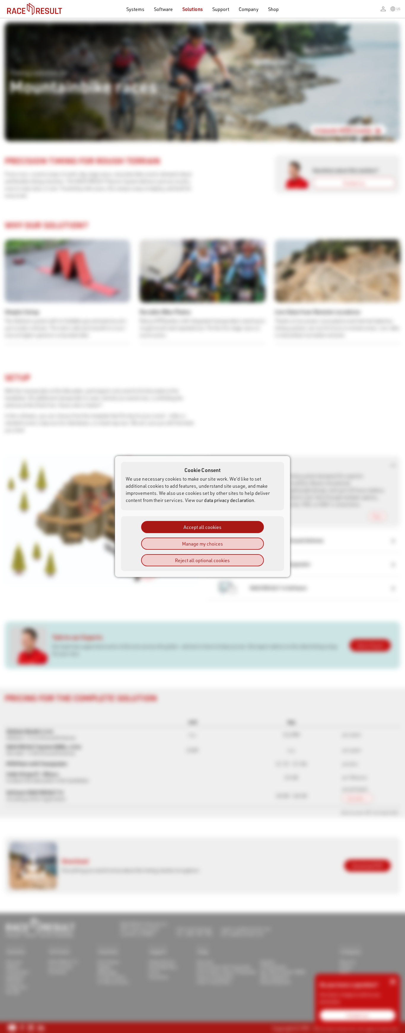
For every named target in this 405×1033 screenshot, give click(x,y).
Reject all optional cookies (202, 560)
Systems (135, 9)
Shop (273, 9)
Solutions (192, 9)
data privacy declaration (229, 500)
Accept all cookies (202, 527)
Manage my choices (202, 544)
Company (248, 9)
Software (163, 9)
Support (220, 9)
